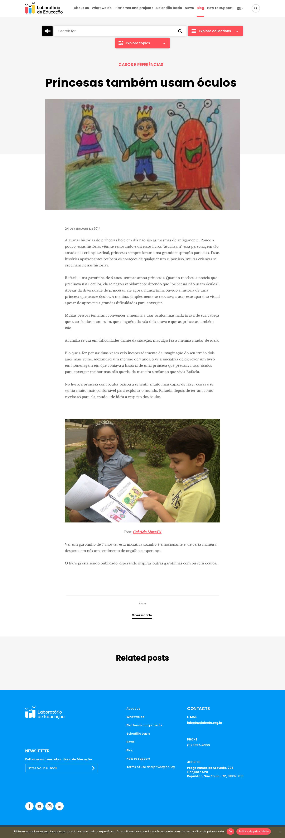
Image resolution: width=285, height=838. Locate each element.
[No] (280, 831)
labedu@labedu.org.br (204, 723)
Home (47, 31)
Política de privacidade (253, 831)
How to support (220, 8)
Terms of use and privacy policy (150, 767)
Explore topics (138, 43)
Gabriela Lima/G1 (147, 532)
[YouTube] (39, 806)
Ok (230, 831)
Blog (200, 8)
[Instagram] (49, 806)
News (189, 8)
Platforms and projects (134, 8)
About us (81, 8)
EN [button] (239, 8)
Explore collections (215, 31)
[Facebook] (29, 806)
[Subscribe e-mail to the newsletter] (93, 768)
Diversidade (142, 615)
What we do (102, 8)
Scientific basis (169, 8)
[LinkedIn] (59, 806)
